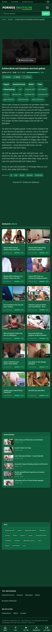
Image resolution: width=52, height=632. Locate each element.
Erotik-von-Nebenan (31, 182)
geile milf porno (9, 99)
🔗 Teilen (17, 77)
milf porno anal (23, 99)
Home (4, 19)
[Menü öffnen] (47, 7)
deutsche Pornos (27, 2)
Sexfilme (4, 2)
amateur (17, 541)
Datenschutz (6, 613)
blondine (42, 530)
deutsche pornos (30, 530)
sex (24, 546)
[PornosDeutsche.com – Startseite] (17, 7)
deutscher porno (29, 541)
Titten (40, 84)
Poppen (10, 19)
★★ (15, 175)
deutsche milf (29, 89)
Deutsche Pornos (19, 84)
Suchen (45, 13)
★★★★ (30, 175)
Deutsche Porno (41, 535)
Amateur (20, 595)
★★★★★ (38, 175)
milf (20, 89)
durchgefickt (42, 89)
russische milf (42, 94)
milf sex (6, 94)
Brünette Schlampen (9, 601)
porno (20, 530)
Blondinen (29, 595)
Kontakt (23, 613)
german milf (17, 94)
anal (39, 541)
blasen (23, 535)
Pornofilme (14, 2)
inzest (30, 535)
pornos (7, 535)
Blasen (31, 84)
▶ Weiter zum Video (26, 60)
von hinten (15, 546)
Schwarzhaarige (9, 89)
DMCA (15, 613)
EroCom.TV (17, 182)
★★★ (22, 175)
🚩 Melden (27, 77)
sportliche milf (29, 94)
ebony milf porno (37, 99)
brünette (8, 541)
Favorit (7, 77)
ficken (15, 535)
